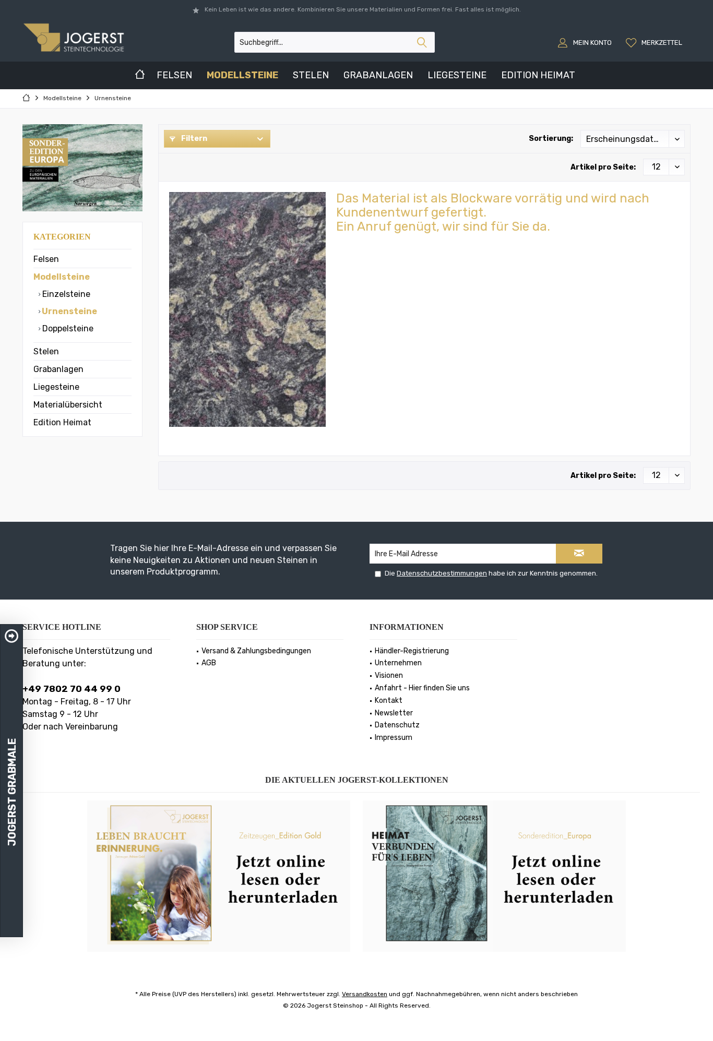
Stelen (46, 351)
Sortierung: (551, 138)
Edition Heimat (62, 422)
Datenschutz (397, 725)
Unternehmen (398, 663)
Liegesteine (56, 387)
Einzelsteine (65, 294)
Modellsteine (61, 277)
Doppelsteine (66, 328)
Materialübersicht (67, 405)
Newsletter (394, 713)
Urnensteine (68, 311)
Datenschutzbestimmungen (442, 573)
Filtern (193, 138)
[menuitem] (655, 42)
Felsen (46, 259)
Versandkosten (364, 994)
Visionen (389, 675)
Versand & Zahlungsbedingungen (256, 651)
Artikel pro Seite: (603, 167)
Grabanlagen (58, 369)
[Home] (139, 75)
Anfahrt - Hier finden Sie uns (422, 688)
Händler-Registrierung (412, 651)
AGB (208, 663)
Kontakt (388, 700)
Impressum (393, 737)
